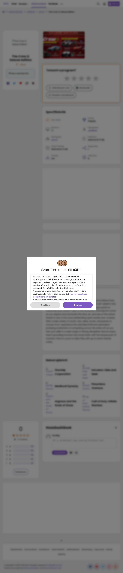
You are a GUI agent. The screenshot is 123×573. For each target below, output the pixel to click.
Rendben (78, 305)
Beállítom (45, 305)
